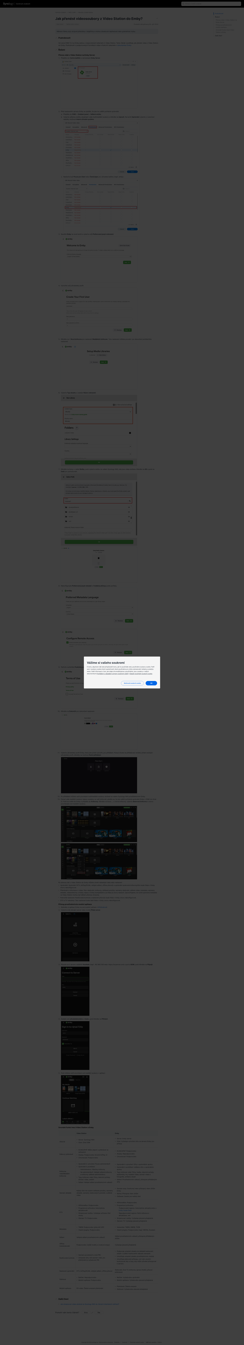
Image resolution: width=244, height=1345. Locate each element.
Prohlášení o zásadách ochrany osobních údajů (112, 674)
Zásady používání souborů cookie (141, 674)
